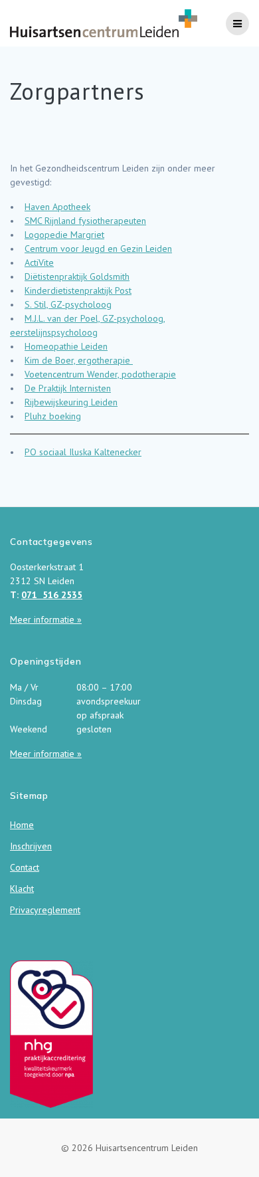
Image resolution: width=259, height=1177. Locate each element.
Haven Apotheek (57, 207)
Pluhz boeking (53, 416)
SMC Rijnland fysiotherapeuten (85, 221)
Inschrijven (31, 846)
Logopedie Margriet (64, 235)
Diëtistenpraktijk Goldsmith (77, 276)
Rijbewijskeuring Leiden (71, 402)
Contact (24, 867)
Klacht (22, 889)
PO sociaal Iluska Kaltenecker (83, 452)
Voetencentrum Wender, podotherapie (100, 374)
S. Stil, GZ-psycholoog (68, 304)
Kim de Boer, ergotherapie (79, 360)
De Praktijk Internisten (68, 388)
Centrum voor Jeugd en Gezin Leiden (98, 249)
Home (22, 825)
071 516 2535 (51, 595)
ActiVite (39, 262)
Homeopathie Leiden (66, 346)
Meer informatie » (46, 619)
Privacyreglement (45, 910)
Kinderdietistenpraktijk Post (78, 290)
